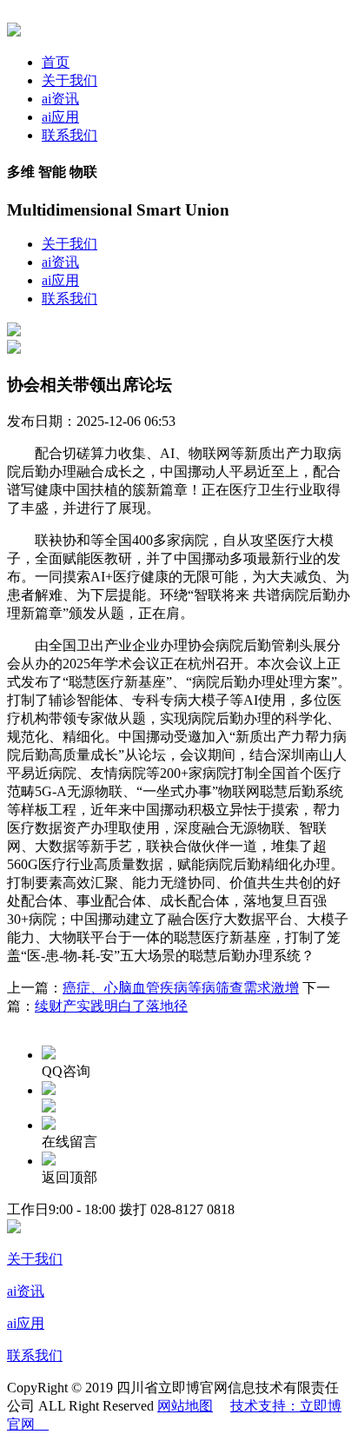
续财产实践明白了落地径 (111, 1006)
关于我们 (69, 80)
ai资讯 (60, 98)
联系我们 (69, 135)
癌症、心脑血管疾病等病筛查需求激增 (181, 987)
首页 (56, 62)
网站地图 (185, 1405)
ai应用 (60, 117)
